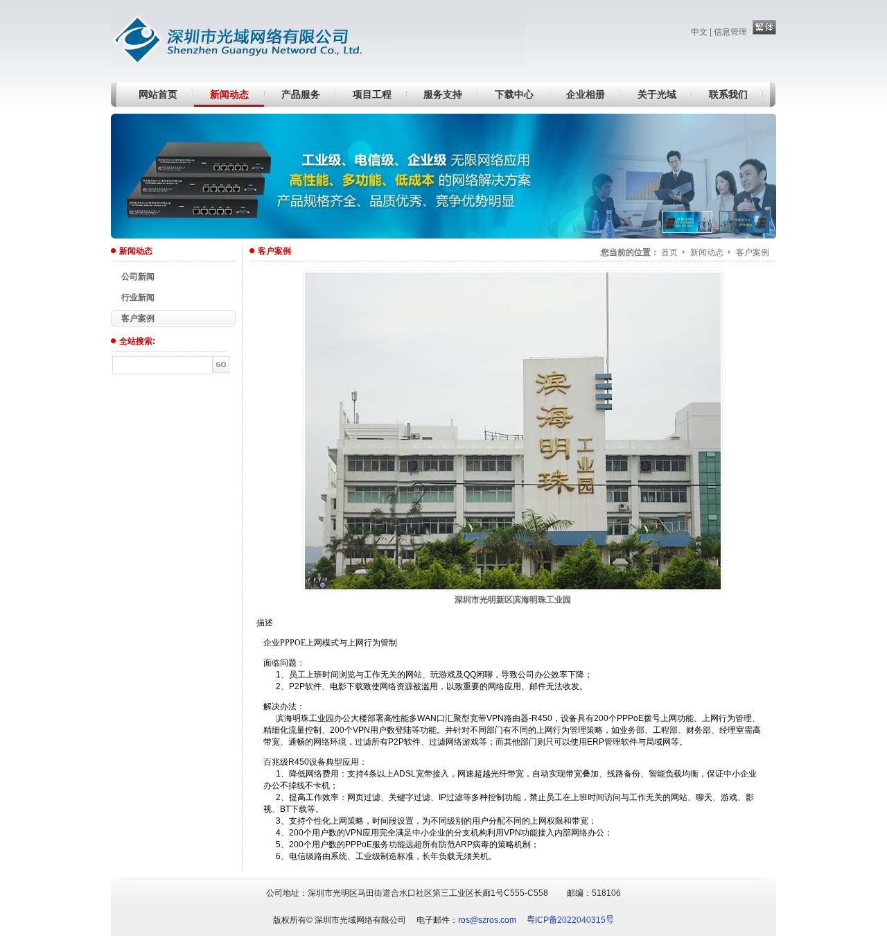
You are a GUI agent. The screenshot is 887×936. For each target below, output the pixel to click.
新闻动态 (229, 94)
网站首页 (158, 94)
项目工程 (372, 94)
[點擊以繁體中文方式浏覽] (764, 32)
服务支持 (442, 94)
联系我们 (728, 94)
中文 (699, 32)
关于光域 (657, 94)
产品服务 (300, 94)
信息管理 (730, 32)
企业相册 (585, 94)
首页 (669, 252)
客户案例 (752, 252)
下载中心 (514, 94)
